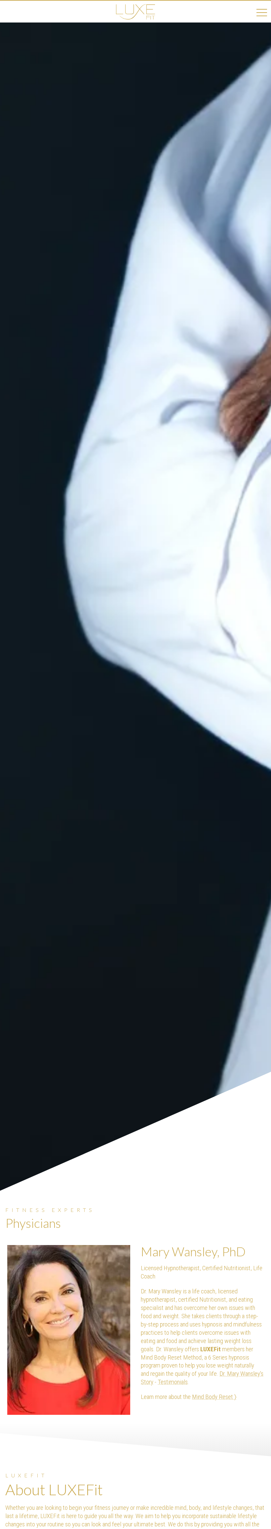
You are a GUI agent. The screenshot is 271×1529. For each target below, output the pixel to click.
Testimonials (173, 1382)
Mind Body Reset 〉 (214, 1397)
